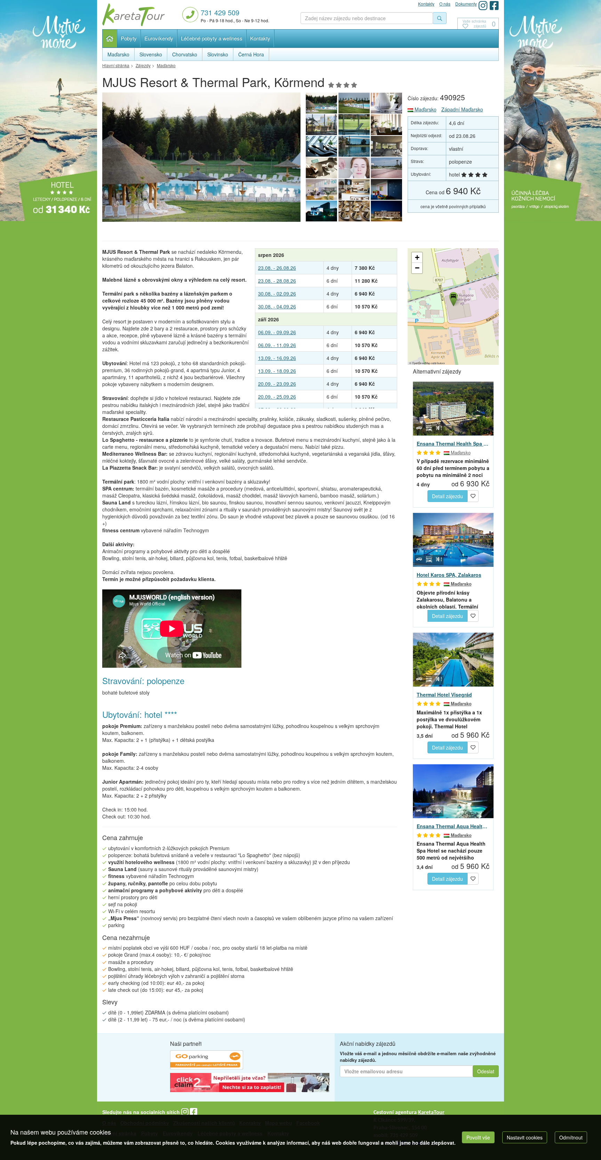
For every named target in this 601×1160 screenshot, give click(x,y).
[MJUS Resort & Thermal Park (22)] (354, 211)
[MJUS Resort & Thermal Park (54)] (201, 159)
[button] (452, 298)
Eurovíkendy (158, 38)
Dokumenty (466, 4)
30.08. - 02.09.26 (277, 293)
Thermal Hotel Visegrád (444, 694)
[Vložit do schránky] (473, 495)
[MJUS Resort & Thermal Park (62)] (321, 146)
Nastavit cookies (525, 1137)
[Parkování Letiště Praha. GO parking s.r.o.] (206, 1060)
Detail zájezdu (447, 496)
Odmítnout (571, 1137)
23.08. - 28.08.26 (277, 280)
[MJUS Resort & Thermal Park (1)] (387, 211)
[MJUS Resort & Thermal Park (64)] (354, 124)
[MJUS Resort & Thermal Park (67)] (354, 103)
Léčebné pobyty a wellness (211, 38)
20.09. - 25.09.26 (277, 396)
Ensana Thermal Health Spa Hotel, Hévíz (453, 443)
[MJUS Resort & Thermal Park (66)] (387, 103)
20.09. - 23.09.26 (277, 383)
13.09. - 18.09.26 (277, 370)
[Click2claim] (249, 1083)
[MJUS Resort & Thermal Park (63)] (387, 124)
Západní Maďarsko (462, 109)
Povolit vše (478, 1137)
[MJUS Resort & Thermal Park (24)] (387, 189)
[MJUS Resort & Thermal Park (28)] (387, 168)
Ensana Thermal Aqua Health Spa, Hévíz (453, 826)
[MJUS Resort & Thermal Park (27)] (321, 189)
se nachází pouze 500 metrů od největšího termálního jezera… (451, 850)
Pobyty (129, 38)
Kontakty (260, 38)
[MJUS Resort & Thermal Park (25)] (354, 146)
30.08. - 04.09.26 (277, 306)
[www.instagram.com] (483, 5)
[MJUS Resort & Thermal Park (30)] (321, 168)
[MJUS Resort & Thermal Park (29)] (354, 168)
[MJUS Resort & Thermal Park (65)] (321, 124)
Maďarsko (424, 109)
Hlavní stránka (110, 38)
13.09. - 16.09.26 (277, 357)
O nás (444, 4)
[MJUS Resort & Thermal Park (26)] (354, 189)
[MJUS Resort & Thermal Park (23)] (321, 211)
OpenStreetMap (421, 363)
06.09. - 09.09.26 (277, 332)
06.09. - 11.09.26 (277, 345)
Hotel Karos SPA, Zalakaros (449, 574)
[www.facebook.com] (494, 5)
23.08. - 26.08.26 (277, 267)
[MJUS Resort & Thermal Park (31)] (387, 146)
